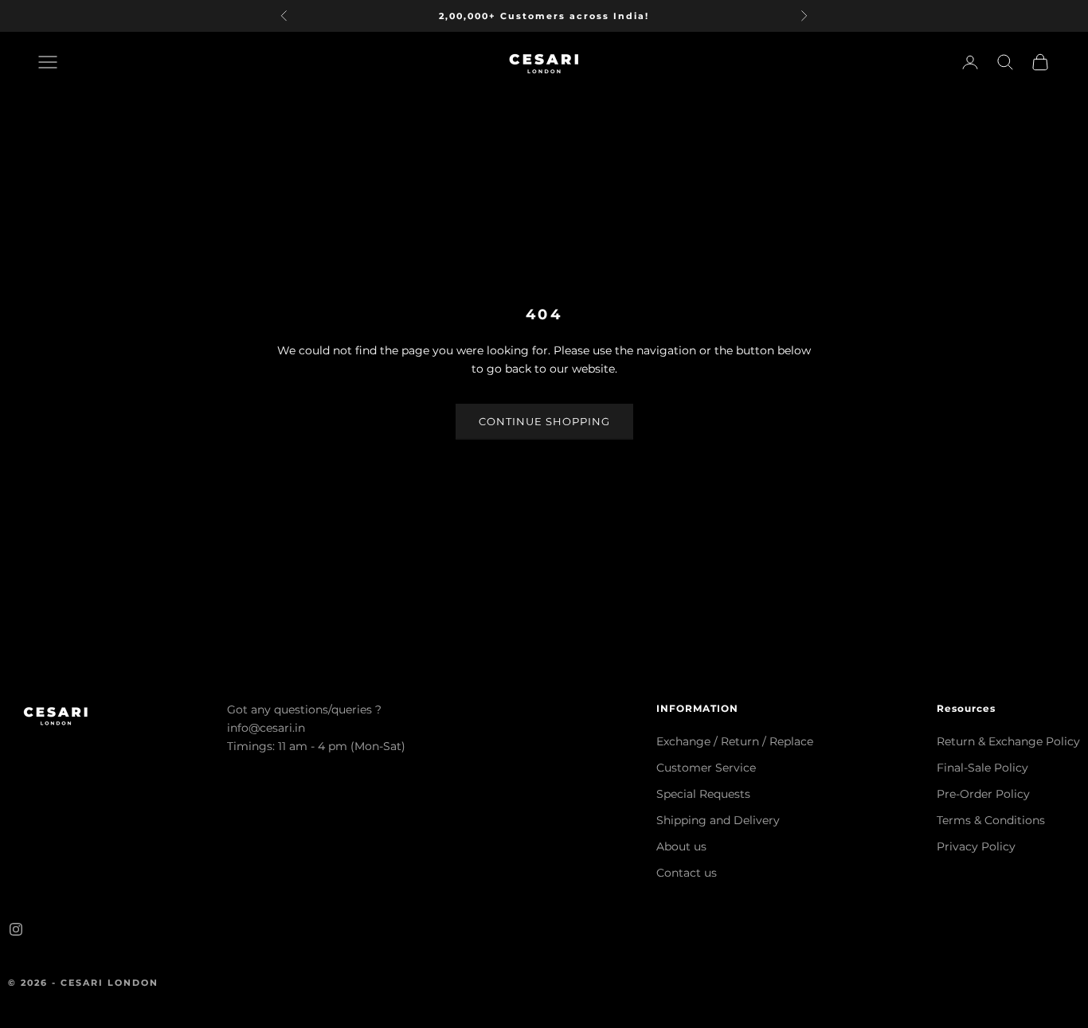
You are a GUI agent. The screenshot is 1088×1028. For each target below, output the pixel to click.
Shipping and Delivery (718, 820)
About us (681, 846)
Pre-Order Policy (983, 794)
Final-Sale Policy (982, 767)
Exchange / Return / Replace (734, 741)
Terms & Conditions (991, 820)
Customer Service (706, 767)
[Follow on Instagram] (16, 929)
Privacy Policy (976, 846)
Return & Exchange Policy (1008, 741)
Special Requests (703, 794)
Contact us (686, 873)
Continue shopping (544, 421)
